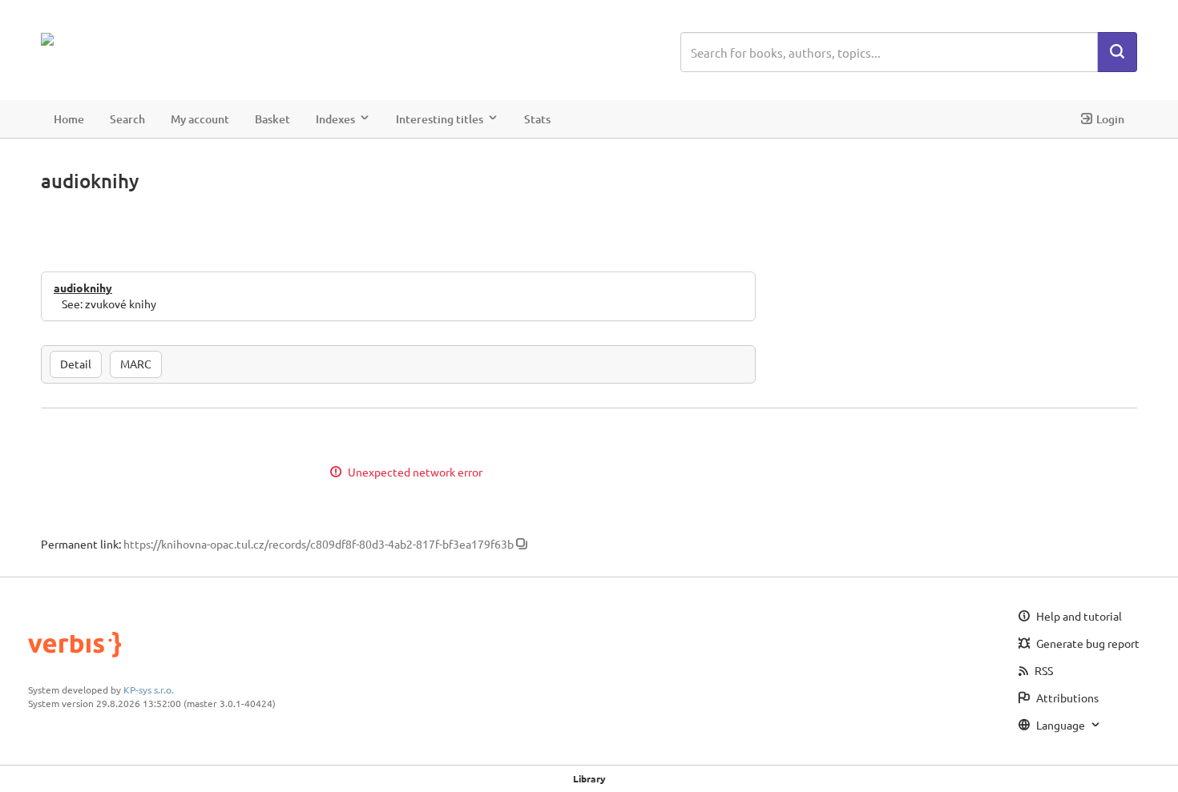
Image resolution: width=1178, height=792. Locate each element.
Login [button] (1110, 119)
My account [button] (200, 119)
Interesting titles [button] (439, 119)
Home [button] (69, 119)
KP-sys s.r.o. (148, 689)
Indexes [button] (335, 119)
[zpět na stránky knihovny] (111, 39)
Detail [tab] (75, 363)
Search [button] (127, 119)
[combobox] (889, 52)
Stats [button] (537, 119)
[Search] (1117, 52)
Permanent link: (81, 544)
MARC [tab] (135, 363)
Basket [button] (272, 119)
